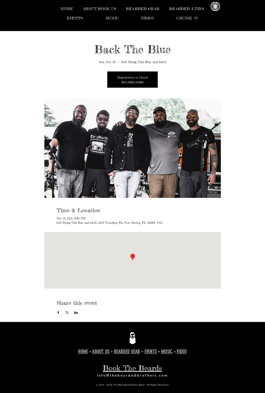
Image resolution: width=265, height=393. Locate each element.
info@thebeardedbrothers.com (132, 375)
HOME (83, 351)
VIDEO (181, 351)
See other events (132, 82)
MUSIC (167, 351)
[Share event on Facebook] (58, 312)
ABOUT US (100, 351)
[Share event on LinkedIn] (76, 312)
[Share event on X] (67, 312)
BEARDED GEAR (127, 351)
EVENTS (151, 351)
